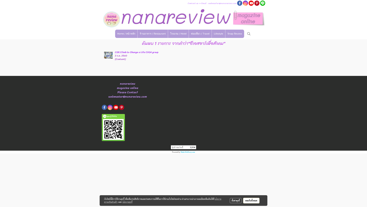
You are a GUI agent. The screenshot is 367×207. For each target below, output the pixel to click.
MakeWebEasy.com (188, 152)
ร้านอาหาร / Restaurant (153, 33)
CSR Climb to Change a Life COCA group (136, 52)
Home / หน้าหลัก (126, 33)
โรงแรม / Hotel (178, 33)
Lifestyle (218, 33)
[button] (249, 34)
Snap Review (235, 33)
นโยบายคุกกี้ (127, 202)
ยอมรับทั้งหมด (251, 200)
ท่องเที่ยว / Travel (200, 33)
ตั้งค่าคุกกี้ (236, 200)
